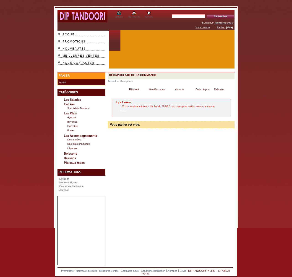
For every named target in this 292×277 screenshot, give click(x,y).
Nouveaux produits (86, 270)
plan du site (134, 16)
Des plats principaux (78, 143)
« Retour (122, 111)
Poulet (70, 130)
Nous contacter (78, 62)
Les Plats (70, 113)
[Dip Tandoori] (82, 21)
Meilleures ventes (81, 55)
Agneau (71, 117)
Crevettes (72, 126)
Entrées (69, 104)
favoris (149, 16)
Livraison (64, 178)
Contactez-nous (130, 270)
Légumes (72, 148)
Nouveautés (74, 48)
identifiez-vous (224, 22)
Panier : (221, 27)
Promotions (74, 41)
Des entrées (74, 139)
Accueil (70, 34)
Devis (183, 270)
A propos (64, 190)
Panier (64, 75)
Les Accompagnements (80, 135)
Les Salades (72, 99)
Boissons (70, 153)
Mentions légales (68, 182)
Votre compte (203, 27)
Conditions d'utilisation (71, 186)
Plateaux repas (74, 162)
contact (119, 16)
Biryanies (72, 121)
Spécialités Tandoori (78, 108)
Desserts (70, 158)
